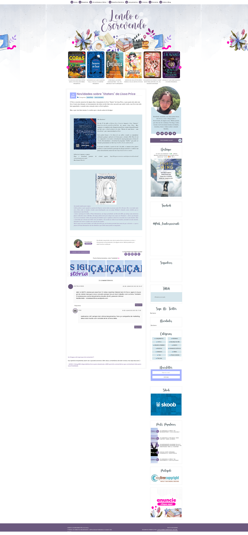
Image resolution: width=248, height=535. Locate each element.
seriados (159, 352)
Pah (80, 310)
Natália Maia (79, 286)
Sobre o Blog (166, 2)
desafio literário (160, 345)
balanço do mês (175, 342)
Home (75, 2)
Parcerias (154, 2)
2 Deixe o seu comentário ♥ (80, 252)
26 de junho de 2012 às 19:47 (132, 286)
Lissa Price (90, 97)
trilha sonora (175, 355)
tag (159, 355)
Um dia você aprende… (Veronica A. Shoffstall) (168, 452)
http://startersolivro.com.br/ (124, 150)
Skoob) (83, 160)
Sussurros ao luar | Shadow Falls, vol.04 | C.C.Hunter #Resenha (77, 81)
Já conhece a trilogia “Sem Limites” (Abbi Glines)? (169, 438)
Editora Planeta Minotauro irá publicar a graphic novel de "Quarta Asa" (166, 175)
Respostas (77, 305)
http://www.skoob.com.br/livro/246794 (108, 125)
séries (175, 352)
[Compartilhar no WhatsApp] (138, 254)
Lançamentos (133, 2)
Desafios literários (117, 2)
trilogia (159, 358)
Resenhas (84, 2)
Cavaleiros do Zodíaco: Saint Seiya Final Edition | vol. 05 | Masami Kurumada (133, 81)
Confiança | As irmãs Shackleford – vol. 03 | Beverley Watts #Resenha (96, 81)
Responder (138, 305)
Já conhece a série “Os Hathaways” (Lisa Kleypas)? (169, 460)
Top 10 (159, 342)
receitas (159, 348)
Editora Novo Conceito (116, 123)
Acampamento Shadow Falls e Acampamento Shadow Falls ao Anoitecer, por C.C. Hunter (170, 445)
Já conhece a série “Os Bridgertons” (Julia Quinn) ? (170, 431)
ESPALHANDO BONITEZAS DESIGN (167, 530)
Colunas (145, 2)
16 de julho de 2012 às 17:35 (131, 310)
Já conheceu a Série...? (100, 2)
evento (175, 345)
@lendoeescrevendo (160, 297)
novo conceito (99, 97)
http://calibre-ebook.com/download (123, 143)
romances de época (175, 348)
